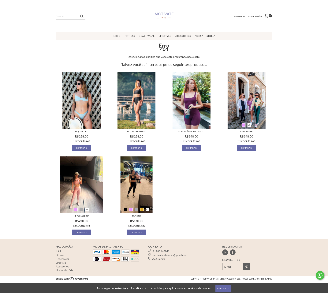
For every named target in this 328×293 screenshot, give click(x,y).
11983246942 (161, 251)
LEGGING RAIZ (81, 216)
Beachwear (147, 35)
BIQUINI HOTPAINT (137, 131)
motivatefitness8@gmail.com (170, 255)
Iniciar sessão (255, 16)
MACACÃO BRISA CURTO (191, 131)
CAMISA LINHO (246, 131)
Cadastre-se (239, 16)
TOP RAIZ (136, 216)
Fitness (130, 35)
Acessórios (183, 35)
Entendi (223, 288)
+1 (147, 209)
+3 (249, 125)
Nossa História (205, 35)
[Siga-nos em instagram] (225, 252)
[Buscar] (81, 16)
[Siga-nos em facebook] (233, 252)
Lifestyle (165, 35)
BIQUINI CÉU (81, 131)
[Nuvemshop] (72, 280)
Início (117, 35)
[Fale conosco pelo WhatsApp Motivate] (320, 275)
